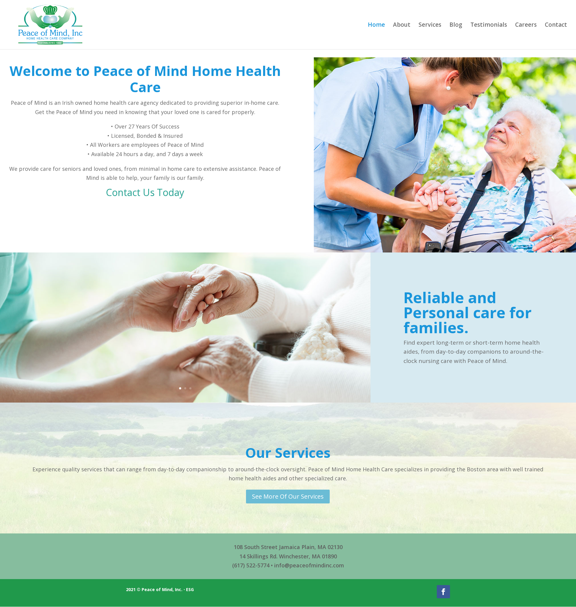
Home (376, 26)
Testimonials (488, 26)
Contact (556, 26)
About (401, 26)
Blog (455, 26)
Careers (526, 26)
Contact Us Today (145, 192)
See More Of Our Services (288, 496)
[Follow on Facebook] (443, 591)
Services (429, 26)
